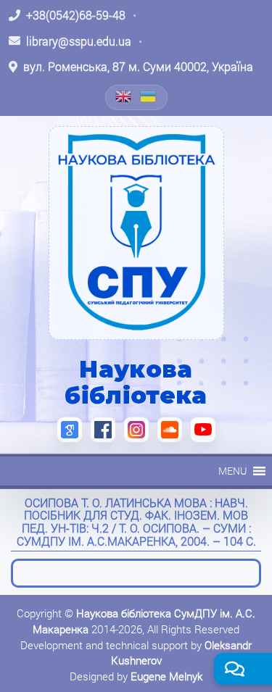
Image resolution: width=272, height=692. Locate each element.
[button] (232, 471)
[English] (124, 96)
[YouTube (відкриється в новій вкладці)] (203, 430)
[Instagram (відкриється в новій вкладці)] (136, 430)
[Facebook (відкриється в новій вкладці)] (103, 430)
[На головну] (136, 232)
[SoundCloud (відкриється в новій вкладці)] (170, 430)
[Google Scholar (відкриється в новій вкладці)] (70, 430)
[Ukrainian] (148, 96)
